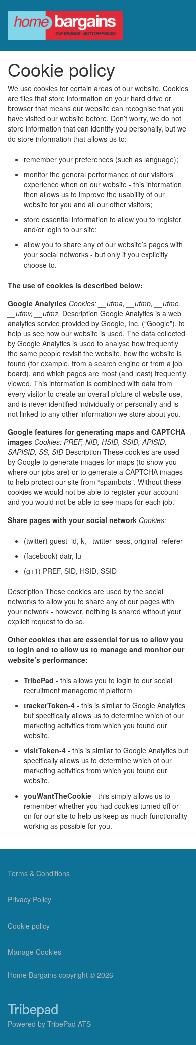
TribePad (33, 1011)
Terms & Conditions (39, 873)
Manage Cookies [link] (34, 952)
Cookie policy (29, 926)
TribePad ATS (69, 1024)
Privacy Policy (29, 899)
